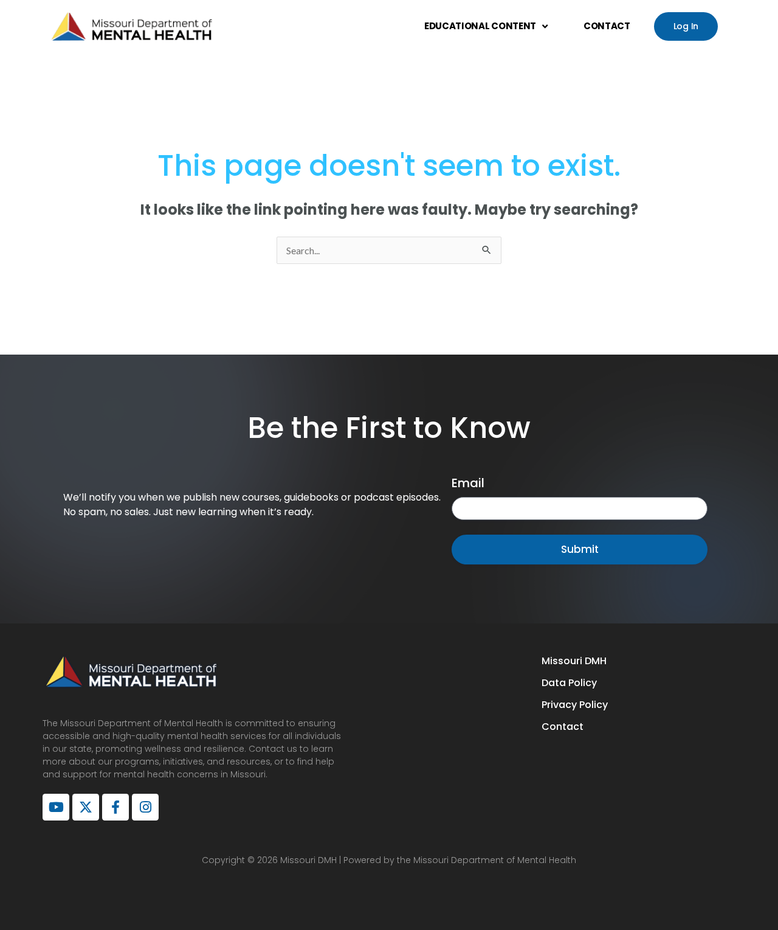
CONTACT (607, 25)
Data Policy (569, 683)
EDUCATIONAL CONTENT (480, 25)
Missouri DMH (574, 661)
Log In (685, 26)
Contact (563, 727)
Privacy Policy (575, 705)
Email (468, 482)
